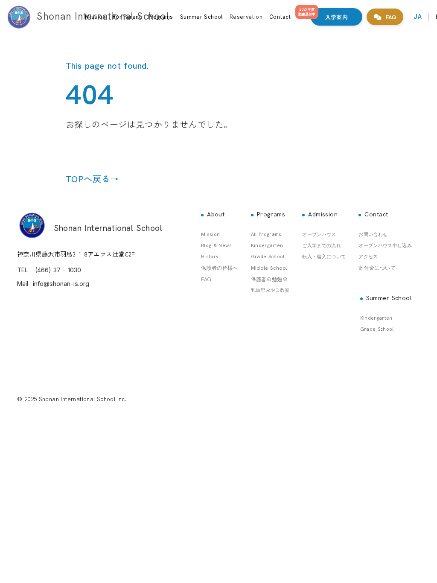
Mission (95, 16)
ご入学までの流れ (321, 245)
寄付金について (377, 268)
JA (418, 16)
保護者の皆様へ (219, 268)
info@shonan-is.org (61, 283)
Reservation (246, 16)
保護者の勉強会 (269, 279)
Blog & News (216, 245)
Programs (160, 16)
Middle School (269, 268)
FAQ (206, 279)
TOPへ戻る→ (92, 179)
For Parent (127, 16)
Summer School (201, 16)
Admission (323, 214)
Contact (280, 16)
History (209, 256)
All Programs (266, 234)
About (215, 214)
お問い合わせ (372, 234)
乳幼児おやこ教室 (270, 289)
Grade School (268, 256)
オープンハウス (319, 234)
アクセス (368, 256)
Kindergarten (267, 245)
